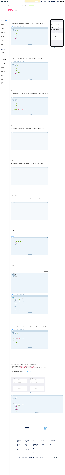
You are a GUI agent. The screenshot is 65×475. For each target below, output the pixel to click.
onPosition (13, 276)
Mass (2, 56)
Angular (18, 26)
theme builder (20, 368)
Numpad (2, 67)
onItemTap (15, 309)
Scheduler (26, 441)
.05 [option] (58, 37)
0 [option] (55, 36)
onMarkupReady (15, 301)
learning (55, 1)
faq (33, 452)
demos (52, 1)
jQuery (12, 26)
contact (43, 441)
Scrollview (2, 47)
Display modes (3, 63)
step (14, 243)
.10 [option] (58, 38)
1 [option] (55, 37)
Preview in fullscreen (56, 47)
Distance (3, 52)
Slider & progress (3, 39)
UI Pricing (18, 449)
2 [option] (55, 38)
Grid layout (3, 71)
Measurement (3, 51)
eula (50, 444)
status (34, 451)
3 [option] (55, 39)
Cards (2, 44)
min (14, 242)
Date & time (26, 445)
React (23, 26)
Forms (2, 37)
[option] (55, 34)
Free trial (62, 1)
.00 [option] (58, 36)
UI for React (18, 444)
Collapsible (2, 36)
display (15, 345)
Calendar (2, 24)
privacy (51, 441)
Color (2, 79)
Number (2, 66)
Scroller (2, 82)
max (14, 38)
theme (14, 240)
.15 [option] (58, 39)
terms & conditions (52, 440)
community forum (35, 441)
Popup (2, 74)
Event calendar (3, 32)
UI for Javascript (19, 440)
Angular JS (21, 26)
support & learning (35, 444)
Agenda (26, 444)
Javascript (15, 26)
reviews (43, 444)
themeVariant (14, 30)
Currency (3, 60)
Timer (2, 40)
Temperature (3, 55)
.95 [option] (58, 35)
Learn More (15, 10)
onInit (13, 274)
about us (43, 440)
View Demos (10, 10)
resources (49, 1)
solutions (42, 1)
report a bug (35, 453)
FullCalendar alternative (28, 449)
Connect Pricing (19, 450)
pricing (45, 1)
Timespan (2, 28)
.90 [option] (58, 34)
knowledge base (35, 445)
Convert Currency (4, 59)
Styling (2, 75)
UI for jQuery (18, 441)
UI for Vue (18, 445)
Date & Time (3, 25)
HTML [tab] (14, 27)
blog (33, 440)
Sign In (58, 1)
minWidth (15, 244)
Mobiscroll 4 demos (35, 449)
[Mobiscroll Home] (4, 1)
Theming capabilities (4, 64)
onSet (14, 307)
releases (34, 448)
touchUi (15, 406)
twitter (42, 446)
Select (2, 83)
